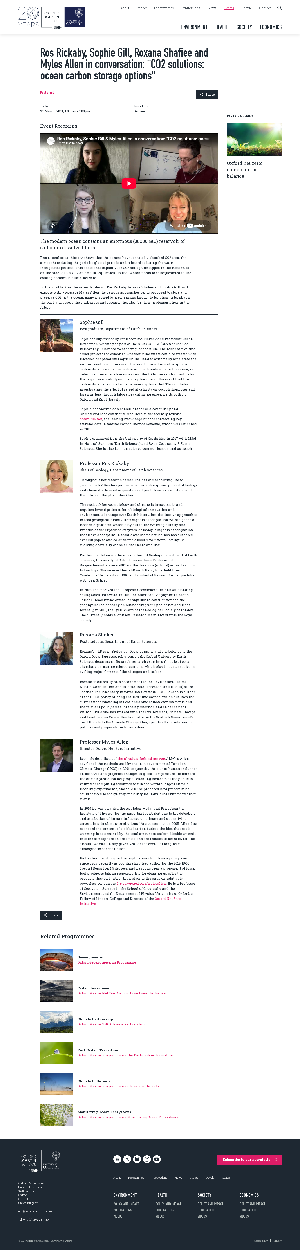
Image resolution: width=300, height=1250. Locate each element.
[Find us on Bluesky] (137, 1159)
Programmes (164, 8)
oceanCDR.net (91, 419)
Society (244, 27)
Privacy (278, 1240)
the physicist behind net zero (141, 758)
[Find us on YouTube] (157, 1159)
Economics (271, 27)
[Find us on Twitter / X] (127, 1159)
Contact (265, 8)
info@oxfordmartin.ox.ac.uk (35, 1211)
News (212, 8)
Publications (191, 8)
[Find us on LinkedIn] (117, 1159)
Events (229, 8)
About (125, 8)
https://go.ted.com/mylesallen (141, 883)
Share (210, 94)
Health (222, 27)
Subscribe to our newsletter (247, 1159)
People (246, 8)
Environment (194, 27)
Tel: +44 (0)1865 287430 (33, 1219)
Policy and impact (126, 1204)
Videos (118, 1216)
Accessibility (261, 1240)
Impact (141, 8)
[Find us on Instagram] (147, 1159)
